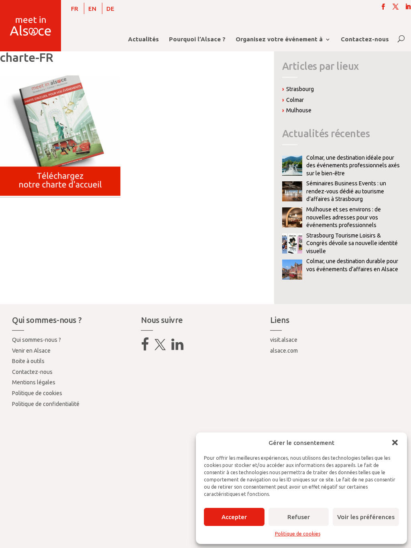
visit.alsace (283, 340)
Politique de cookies (297, 533)
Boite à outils (28, 361)
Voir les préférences (366, 516)
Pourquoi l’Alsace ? (197, 40)
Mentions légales (33, 382)
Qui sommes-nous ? (36, 340)
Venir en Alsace (31, 350)
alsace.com (284, 350)
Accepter (234, 516)
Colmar (295, 100)
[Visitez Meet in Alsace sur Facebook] (145, 347)
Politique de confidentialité (45, 404)
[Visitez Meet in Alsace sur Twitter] (160, 347)
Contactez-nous (365, 40)
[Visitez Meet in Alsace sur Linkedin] (177, 347)
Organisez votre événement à (279, 40)
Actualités (143, 40)
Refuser (298, 516)
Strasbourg (300, 89)
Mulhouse (298, 110)
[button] (395, 442)
